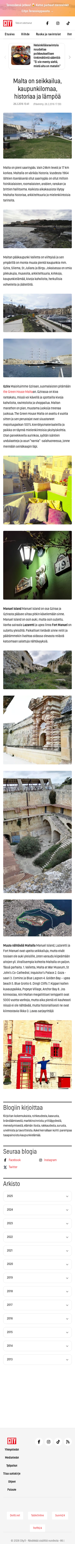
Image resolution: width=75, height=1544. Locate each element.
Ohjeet (12, 1481)
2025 (10, 1196)
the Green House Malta (18, 392)
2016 (10, 1318)
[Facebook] (47, 23)
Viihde (25, 34)
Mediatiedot (12, 1457)
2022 (10, 1236)
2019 (10, 1277)
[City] (11, 1441)
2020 (10, 1264)
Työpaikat (11, 1465)
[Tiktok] (68, 23)
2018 (10, 1291)
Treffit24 (37, 1528)
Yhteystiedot (12, 1449)
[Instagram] (57, 23)
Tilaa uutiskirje (11, 1473)
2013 (10, 1359)
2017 (9, 1304)
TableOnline (37, 1515)
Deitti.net (15, 1515)
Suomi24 (60, 1515)
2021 (10, 1250)
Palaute (11, 1489)
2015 (10, 1332)
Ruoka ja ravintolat (48, 34)
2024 (10, 1209)
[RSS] (68, 1442)
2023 (10, 1223)
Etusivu (10, 34)
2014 (10, 1345)
